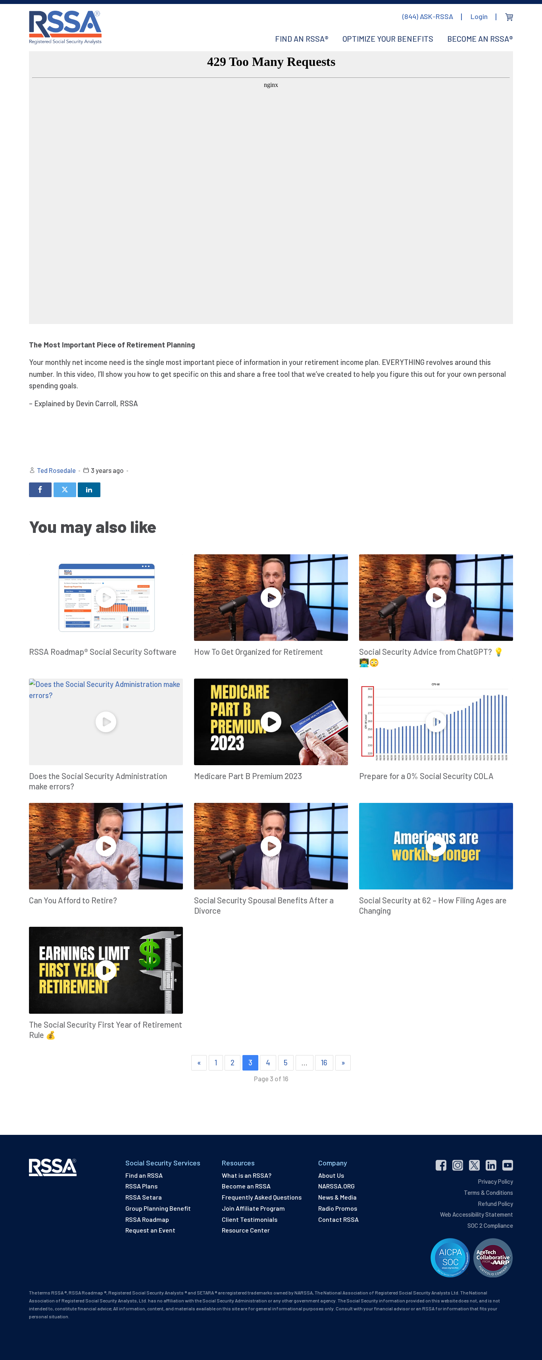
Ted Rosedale (56, 470)
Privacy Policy (495, 1181)
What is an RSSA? (246, 1175)
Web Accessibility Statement (476, 1214)
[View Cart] (509, 17)
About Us (331, 1175)
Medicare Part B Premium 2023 (248, 776)
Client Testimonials (249, 1219)
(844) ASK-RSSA (427, 16)
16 (324, 1062)
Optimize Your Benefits (387, 38)
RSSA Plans (141, 1186)
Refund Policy (495, 1203)
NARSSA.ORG (336, 1186)
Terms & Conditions (488, 1192)
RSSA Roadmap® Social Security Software (103, 651)
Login (479, 16)
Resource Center (246, 1230)
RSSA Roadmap (147, 1219)
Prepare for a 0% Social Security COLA (426, 776)
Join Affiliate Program (253, 1208)
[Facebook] (40, 489)
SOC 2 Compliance (490, 1225)
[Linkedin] (89, 489)
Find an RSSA (144, 1175)
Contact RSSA (338, 1219)
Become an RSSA (246, 1186)
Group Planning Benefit (158, 1208)
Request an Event (150, 1230)
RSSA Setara (143, 1197)
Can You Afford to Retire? (73, 900)
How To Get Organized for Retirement (258, 651)
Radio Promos (337, 1208)
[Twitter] (65, 489)
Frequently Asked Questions (262, 1197)
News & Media (337, 1197)
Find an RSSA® (302, 38)
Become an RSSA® (480, 38)
